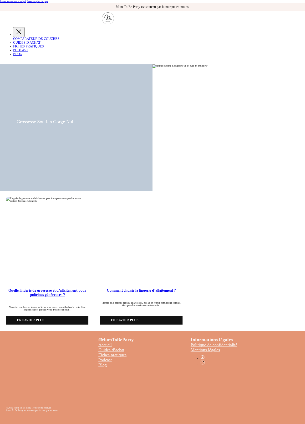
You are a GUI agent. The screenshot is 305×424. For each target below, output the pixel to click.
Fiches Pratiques (28, 46)
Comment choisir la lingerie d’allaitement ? (141, 290)
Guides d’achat (111, 349)
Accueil (105, 344)
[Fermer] (19, 32)
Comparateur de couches (36, 39)
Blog (17, 54)
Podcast (20, 50)
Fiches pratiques (112, 354)
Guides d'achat (27, 42)
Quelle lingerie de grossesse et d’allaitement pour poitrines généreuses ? (47, 292)
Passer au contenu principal (13, 1)
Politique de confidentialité (214, 344)
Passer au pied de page (37, 1)
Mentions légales (205, 349)
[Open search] (3, 60)
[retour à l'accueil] (108, 23)
